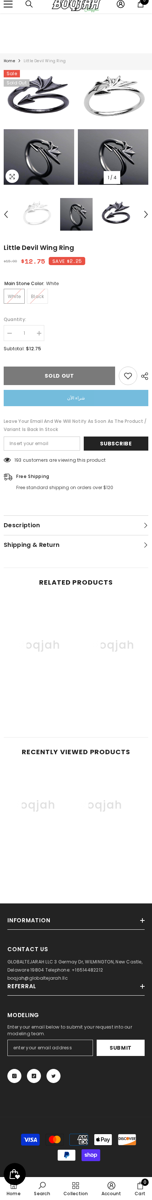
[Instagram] (14, 1076)
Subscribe (116, 443)
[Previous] (5, 214)
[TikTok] (34, 1076)
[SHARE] (142, 376)
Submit (121, 1048)
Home (9, 61)
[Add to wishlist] (128, 376)
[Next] (146, 214)
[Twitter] (53, 1076)
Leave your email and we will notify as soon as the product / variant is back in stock (75, 425)
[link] (39, 700)
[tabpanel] (39, 127)
